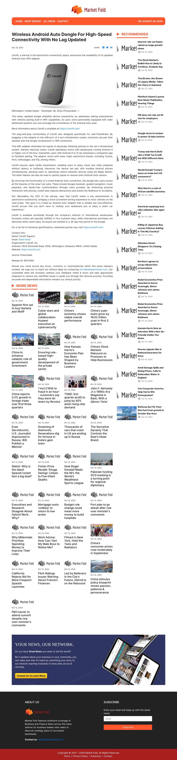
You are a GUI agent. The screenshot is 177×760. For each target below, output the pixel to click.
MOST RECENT (33, 21)
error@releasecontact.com (94, 269)
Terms (67, 756)
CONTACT (63, 21)
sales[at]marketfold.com (50, 739)
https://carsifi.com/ (70, 128)
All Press (49, 21)
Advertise (96, 756)
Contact (108, 756)
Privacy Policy (80, 756)
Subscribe (128, 727)
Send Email (24, 239)
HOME (19, 21)
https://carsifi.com (30, 249)
